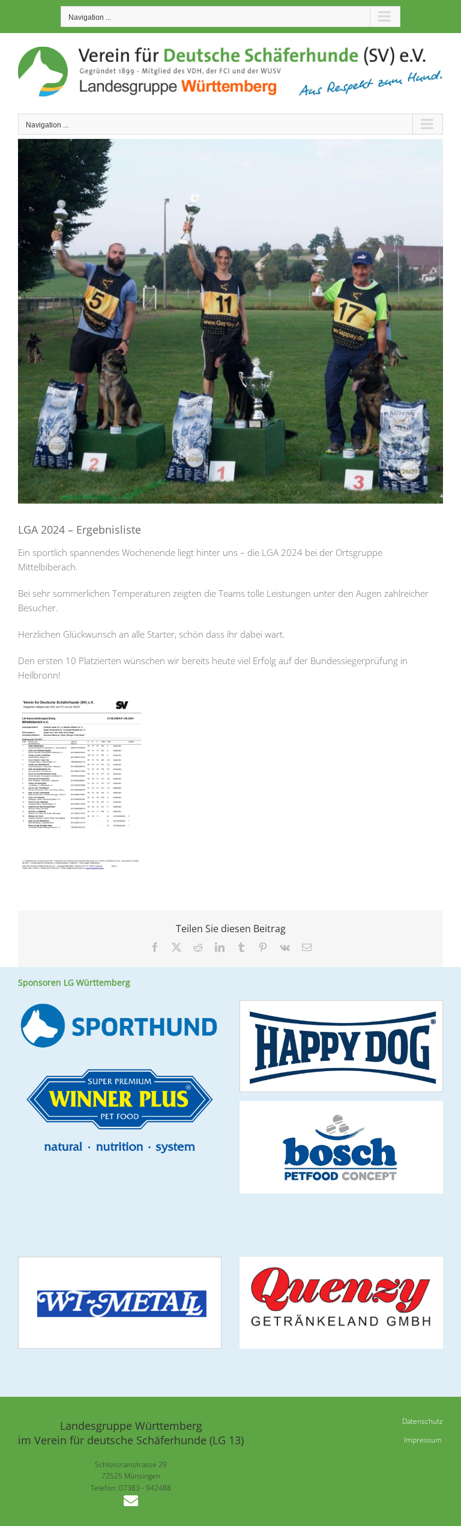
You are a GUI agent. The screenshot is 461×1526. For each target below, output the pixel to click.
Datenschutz (422, 1421)
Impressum (423, 1440)
